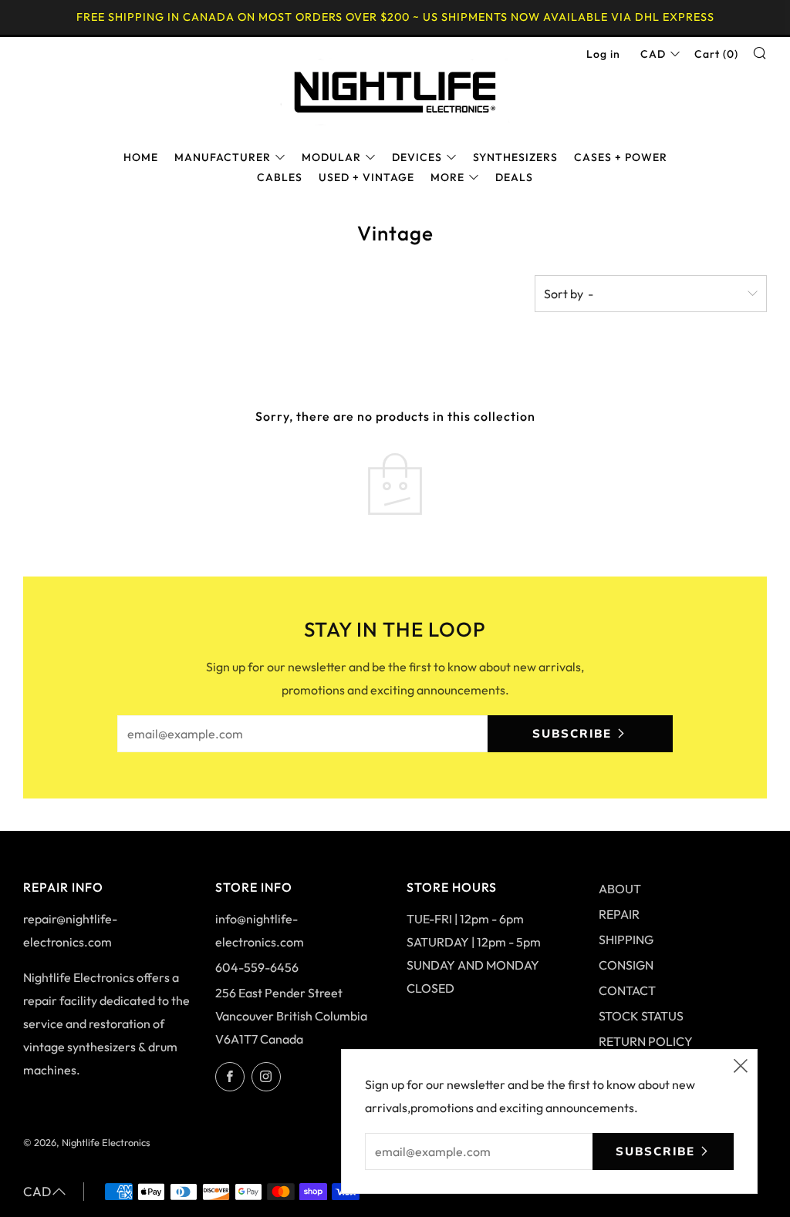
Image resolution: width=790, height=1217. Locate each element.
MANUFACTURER (222, 157)
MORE (447, 177)
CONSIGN (626, 965)
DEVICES (417, 157)
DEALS (514, 177)
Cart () (716, 54)
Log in (603, 54)
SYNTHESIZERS (515, 157)
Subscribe (572, 733)
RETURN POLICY (646, 1041)
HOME (140, 157)
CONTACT (627, 990)
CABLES (279, 177)
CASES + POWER (620, 157)
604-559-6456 (257, 967)
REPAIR (619, 914)
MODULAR (331, 157)
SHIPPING (626, 939)
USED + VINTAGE (366, 177)
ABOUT (620, 888)
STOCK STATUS (641, 1016)
